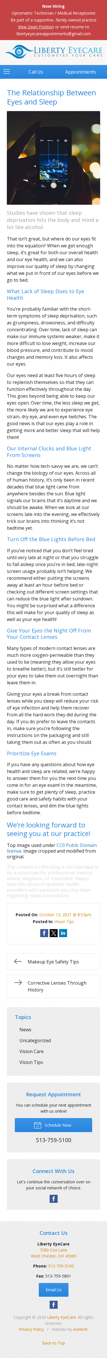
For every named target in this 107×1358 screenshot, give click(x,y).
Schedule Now (57, 1125)
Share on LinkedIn (63, 933)
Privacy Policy (31, 1329)
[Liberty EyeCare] (53, 52)
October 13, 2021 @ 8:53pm (65, 914)
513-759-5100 (61, 1266)
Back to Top (53, 1343)
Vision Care (31, 1051)
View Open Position (36, 26)
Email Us (54, 1289)
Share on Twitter (54, 933)
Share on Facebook (44, 933)
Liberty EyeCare (61, 1317)
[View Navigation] (8, 72)
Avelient (80, 1329)
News (25, 1029)
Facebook (54, 1199)
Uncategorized (35, 1040)
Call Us (36, 72)
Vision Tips (64, 921)
